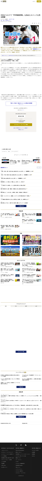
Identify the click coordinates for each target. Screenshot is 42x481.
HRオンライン (18, 467)
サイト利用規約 (4, 455)
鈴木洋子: (11, 19)
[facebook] (21, 445)
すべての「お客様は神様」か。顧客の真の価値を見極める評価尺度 (31, 379)
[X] (16, 445)
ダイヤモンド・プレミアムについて (7, 452)
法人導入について (4, 467)
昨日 (16, 306)
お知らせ (33, 455)
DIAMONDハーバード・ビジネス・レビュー (23, 454)
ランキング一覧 (21, 351)
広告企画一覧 (24, 423)
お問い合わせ (3, 465)
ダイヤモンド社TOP (35, 450)
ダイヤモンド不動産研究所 (20, 463)
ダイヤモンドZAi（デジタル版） (21, 455)
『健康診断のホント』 (36, 49)
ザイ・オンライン (19, 459)
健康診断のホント (8, 20)
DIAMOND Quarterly (19, 465)
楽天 (9, 151)
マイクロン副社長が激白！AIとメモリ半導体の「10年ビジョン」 (10, 379)
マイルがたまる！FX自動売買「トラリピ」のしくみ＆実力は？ (31, 376)
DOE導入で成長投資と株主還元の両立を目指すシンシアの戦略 (10, 376)
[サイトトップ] (4, 1)
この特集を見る (21, 206)
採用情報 (33, 454)
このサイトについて (4, 450)
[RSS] (26, 445)
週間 (26, 306)
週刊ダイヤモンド (19, 452)
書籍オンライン (18, 457)
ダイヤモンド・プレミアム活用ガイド (7, 454)
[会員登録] (39, 1)
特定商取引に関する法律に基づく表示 (7, 457)
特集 (1, 20)
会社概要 (33, 452)
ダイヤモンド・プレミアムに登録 (21, 124)
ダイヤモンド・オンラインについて (7, 448)
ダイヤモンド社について (36, 448)
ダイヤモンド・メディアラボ (20, 472)
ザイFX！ (17, 461)
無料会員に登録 (21, 116)
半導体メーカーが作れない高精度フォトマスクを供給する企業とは (10, 383)
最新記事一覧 (21, 416)
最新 (6, 306)
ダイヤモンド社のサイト (20, 448)
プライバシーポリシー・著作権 (6, 459)
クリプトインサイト (19, 469)
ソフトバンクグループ (14, 151)
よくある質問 (3, 461)
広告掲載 (2, 463)
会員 (36, 306)
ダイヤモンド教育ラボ (19, 470)
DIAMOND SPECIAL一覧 (5, 423)
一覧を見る (21, 387)
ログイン (34, 1)
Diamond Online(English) (20, 450)
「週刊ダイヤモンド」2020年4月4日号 (7, 55)
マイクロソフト (4, 151)
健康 (3, 20)
